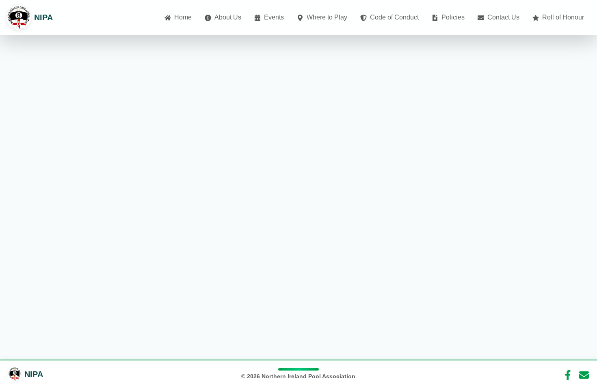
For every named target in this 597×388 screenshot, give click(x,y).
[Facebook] (568, 374)
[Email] (584, 374)
